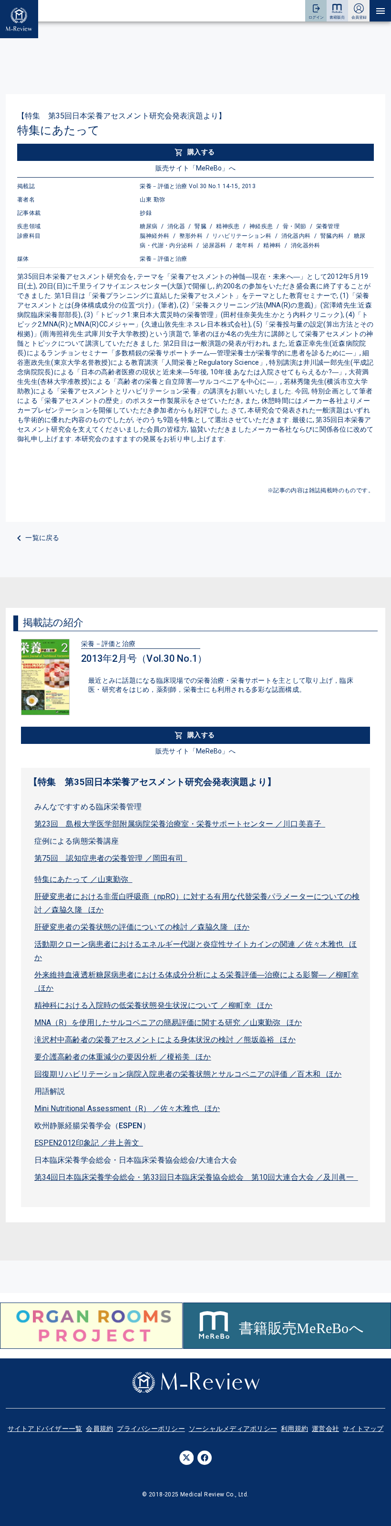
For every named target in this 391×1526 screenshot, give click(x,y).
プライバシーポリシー (151, 1428)
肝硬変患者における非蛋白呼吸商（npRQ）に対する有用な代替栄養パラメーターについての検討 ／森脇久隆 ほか (197, 903)
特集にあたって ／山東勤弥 (83, 879)
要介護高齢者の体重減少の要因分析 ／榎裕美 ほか (122, 1056)
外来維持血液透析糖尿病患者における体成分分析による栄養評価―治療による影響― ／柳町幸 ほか (196, 981)
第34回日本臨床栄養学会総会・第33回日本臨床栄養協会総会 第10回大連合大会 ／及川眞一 (196, 1177)
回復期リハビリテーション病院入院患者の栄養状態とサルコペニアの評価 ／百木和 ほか (187, 1074)
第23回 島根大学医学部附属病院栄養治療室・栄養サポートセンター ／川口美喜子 (179, 823)
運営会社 (325, 1428)
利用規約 (294, 1428)
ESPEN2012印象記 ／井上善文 (88, 1142)
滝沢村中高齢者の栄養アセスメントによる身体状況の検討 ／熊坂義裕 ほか (165, 1039)
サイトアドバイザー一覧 (45, 1428)
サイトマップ (363, 1428)
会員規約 (99, 1428)
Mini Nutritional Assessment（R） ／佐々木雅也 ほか (127, 1108)
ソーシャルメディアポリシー (233, 1428)
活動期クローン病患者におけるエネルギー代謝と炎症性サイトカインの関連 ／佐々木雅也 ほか (195, 951)
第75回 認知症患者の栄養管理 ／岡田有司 (110, 858)
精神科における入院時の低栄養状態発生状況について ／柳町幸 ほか (153, 1005)
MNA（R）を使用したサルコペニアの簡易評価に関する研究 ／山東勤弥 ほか (168, 1022)
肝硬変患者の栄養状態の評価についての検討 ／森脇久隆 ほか (141, 927)
